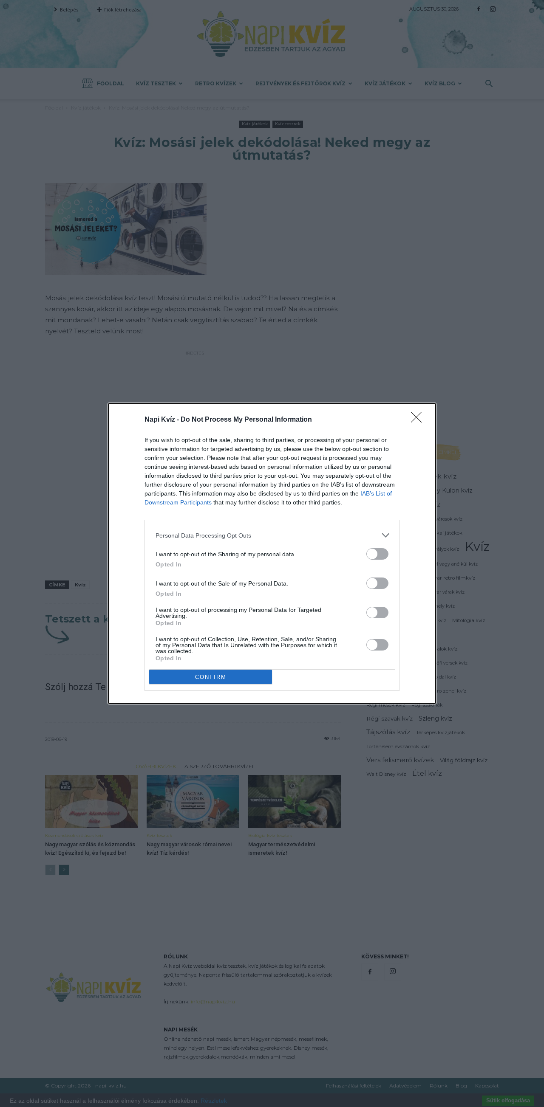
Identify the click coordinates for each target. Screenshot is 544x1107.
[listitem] (272, 535)
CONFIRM (211, 677)
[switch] (377, 554)
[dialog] (272, 553)
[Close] (419, 420)
